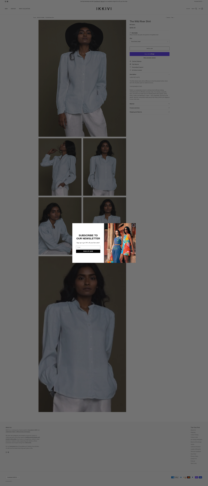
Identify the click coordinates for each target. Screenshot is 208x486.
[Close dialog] (133, 225)
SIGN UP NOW (88, 251)
